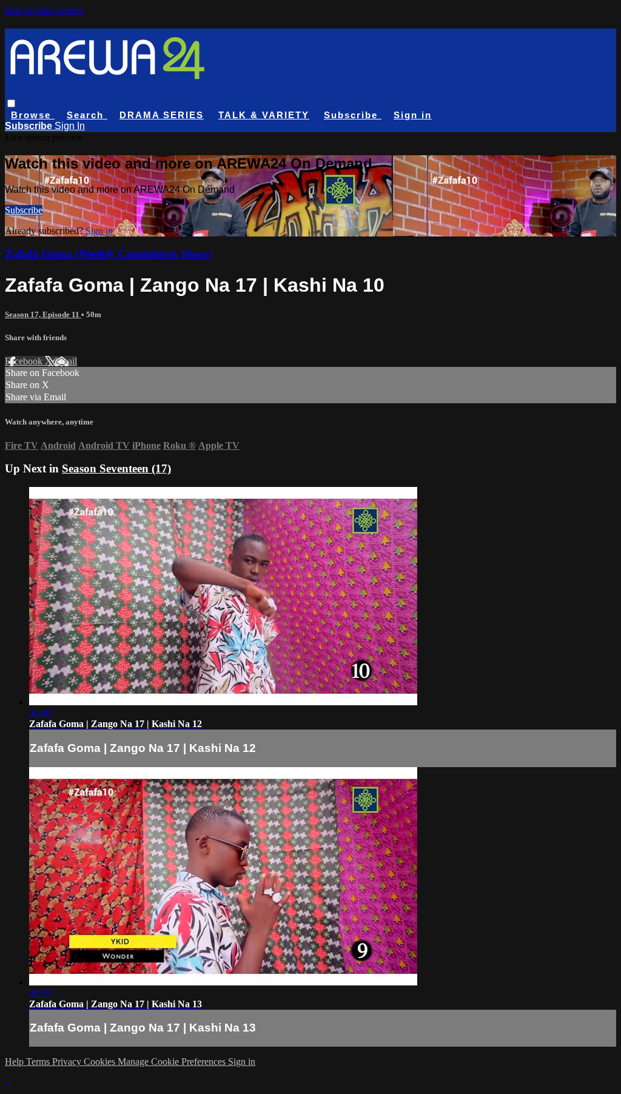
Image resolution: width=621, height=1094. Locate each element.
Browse (33, 115)
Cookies (101, 1061)
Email (66, 361)
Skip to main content (44, 10)
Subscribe (23, 210)
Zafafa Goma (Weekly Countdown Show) (108, 253)
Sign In (70, 126)
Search (87, 115)
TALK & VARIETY (263, 115)
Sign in (413, 115)
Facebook (25, 361)
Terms (39, 1061)
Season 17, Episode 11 (43, 314)
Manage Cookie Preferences (173, 1061)
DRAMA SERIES (161, 115)
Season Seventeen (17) (116, 468)
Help (15, 1061)
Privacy (68, 1061)
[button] (11, 103)
